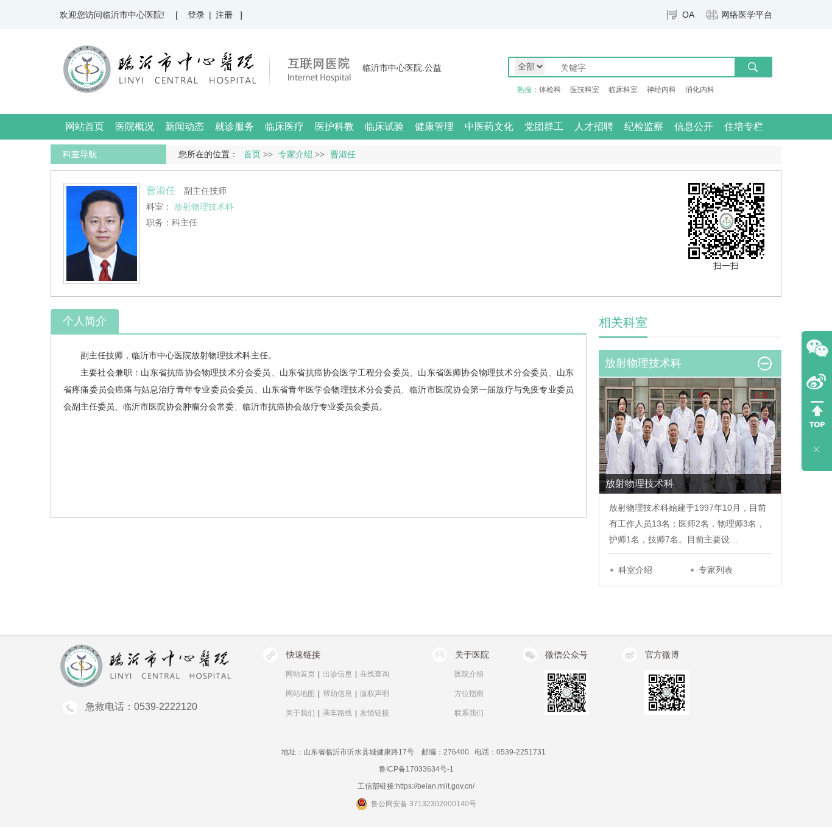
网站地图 (300, 693)
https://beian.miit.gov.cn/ (435, 786)
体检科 (550, 89)
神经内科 (661, 89)
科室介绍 (635, 570)
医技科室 (584, 89)
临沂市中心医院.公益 (402, 68)
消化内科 (699, 89)
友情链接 (374, 713)
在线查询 (374, 674)
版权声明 (374, 693)
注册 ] (229, 15)
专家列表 (716, 570)
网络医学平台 (746, 15)
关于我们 (300, 713)
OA (688, 15)
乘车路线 (337, 713)
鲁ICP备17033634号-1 (416, 769)
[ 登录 (190, 15)
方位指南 (469, 693)
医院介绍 (469, 674)
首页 (252, 154)
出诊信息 (337, 674)
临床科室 (623, 89)
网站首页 (84, 126)
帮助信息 (337, 693)
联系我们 (469, 713)
